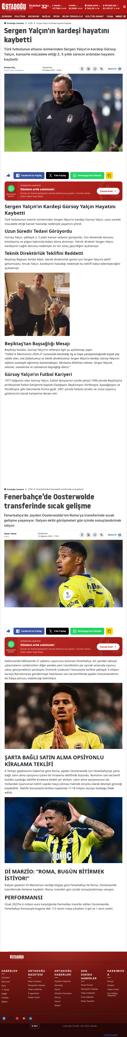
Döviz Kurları (87, 985)
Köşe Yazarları (34, 981)
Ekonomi (6, 981)
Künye (110, 981)
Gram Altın (92, 5)
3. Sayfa (5, 990)
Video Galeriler (35, 989)
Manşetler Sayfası (36, 985)
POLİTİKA (20, 16)
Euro (72, 5)
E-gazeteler (33, 993)
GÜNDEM (7, 16)
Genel (57, 1001)
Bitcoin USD (110, 5)
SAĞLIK (46, 16)
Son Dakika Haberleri (112, 994)
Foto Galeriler (87, 997)
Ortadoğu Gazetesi (15, 23)
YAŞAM (111, 16)
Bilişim (58, 1005)
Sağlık (4, 994)
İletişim (110, 985)
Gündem (6, 977)
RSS (35, 1026)
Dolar (57, 5)
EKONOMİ (33, 16)
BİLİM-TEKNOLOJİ (72, 16)
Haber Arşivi (34, 997)
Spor (4, 985)
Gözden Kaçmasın (63, 993)
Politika (5, 998)
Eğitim (4, 1002)
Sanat (57, 989)
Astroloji (58, 985)
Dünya (58, 997)
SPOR (56, 16)
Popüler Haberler (63, 981)
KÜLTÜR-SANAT (94, 16)
